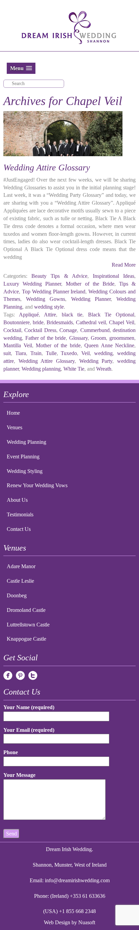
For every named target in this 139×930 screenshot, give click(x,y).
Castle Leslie (20, 581)
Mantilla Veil (17, 345)
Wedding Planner (91, 299)
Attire (50, 314)
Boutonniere (16, 322)
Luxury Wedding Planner (32, 284)
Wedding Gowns (45, 299)
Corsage (68, 330)
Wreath (103, 369)
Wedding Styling (25, 471)
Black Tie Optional (111, 314)
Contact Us (19, 529)
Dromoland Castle (26, 610)
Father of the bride (45, 338)
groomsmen (121, 338)
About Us (17, 500)
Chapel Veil (121, 322)
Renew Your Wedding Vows (37, 485)
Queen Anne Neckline (109, 345)
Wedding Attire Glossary (46, 167)
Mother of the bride (58, 345)
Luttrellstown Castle (28, 624)
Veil (85, 353)
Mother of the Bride (90, 284)
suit (7, 353)
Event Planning (23, 456)
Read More (124, 265)
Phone (10, 752)
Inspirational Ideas (113, 276)
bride (38, 322)
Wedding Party (96, 361)
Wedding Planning (26, 442)
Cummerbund (95, 330)
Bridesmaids (60, 322)
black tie (72, 314)
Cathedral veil (91, 322)
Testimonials (20, 514)
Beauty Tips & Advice (59, 276)
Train (35, 353)
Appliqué (29, 314)
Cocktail (12, 330)
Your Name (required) (28, 707)
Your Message (19, 775)
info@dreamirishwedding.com (77, 880)
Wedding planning (41, 369)
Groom (98, 338)
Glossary (78, 338)
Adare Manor (21, 566)
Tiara (20, 353)
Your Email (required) (28, 730)
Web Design (57, 922)
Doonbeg (17, 595)
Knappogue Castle (26, 639)
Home (13, 413)
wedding (103, 353)
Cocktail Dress (40, 330)
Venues (14, 427)
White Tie (73, 369)
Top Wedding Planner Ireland (54, 291)
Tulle (51, 353)
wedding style (49, 307)
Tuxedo (69, 353)
